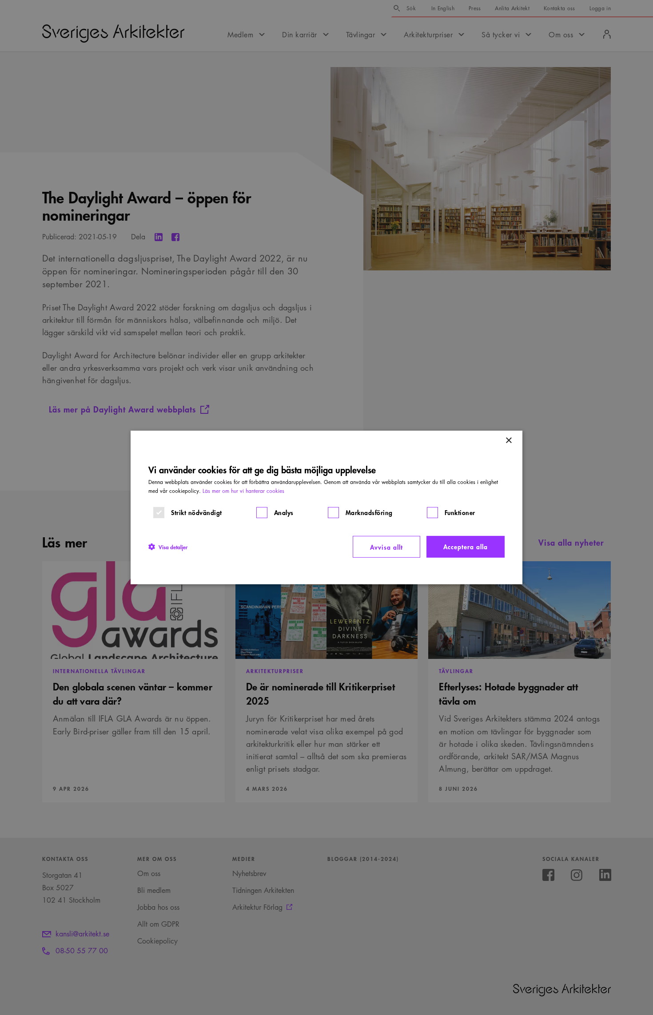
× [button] (508, 440)
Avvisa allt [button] (386, 547)
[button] (167, 546)
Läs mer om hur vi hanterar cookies (243, 491)
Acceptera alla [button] (465, 546)
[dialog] (326, 507)
